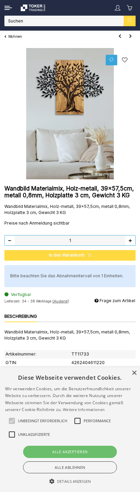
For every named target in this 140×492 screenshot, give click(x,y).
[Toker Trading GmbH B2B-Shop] (33, 7)
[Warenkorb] (130, 7)
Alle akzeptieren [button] (69, 451)
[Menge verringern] (10, 240)
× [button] (134, 373)
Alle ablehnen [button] (70, 467)
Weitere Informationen (84, 409)
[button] (117, 8)
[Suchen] (130, 21)
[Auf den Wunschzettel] (125, 60)
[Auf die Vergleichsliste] (112, 60)
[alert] (70, 429)
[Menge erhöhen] (130, 240)
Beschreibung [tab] (20, 316)
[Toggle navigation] (8, 7)
